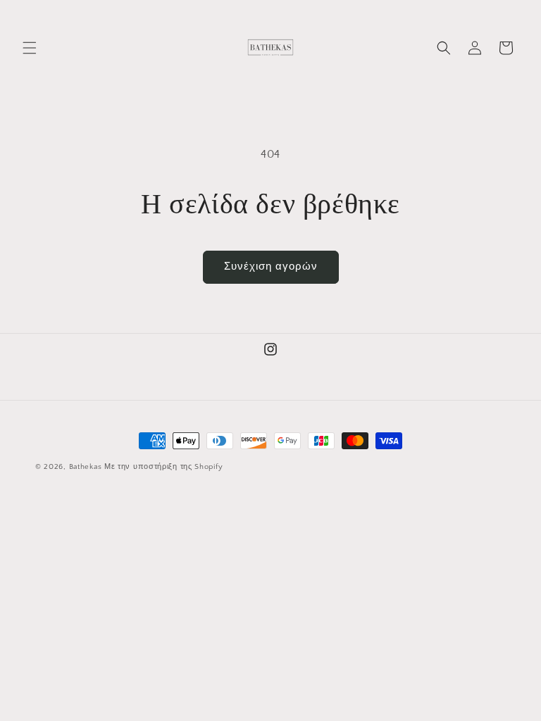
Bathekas (85, 467)
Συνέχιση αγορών (271, 266)
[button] (29, 47)
